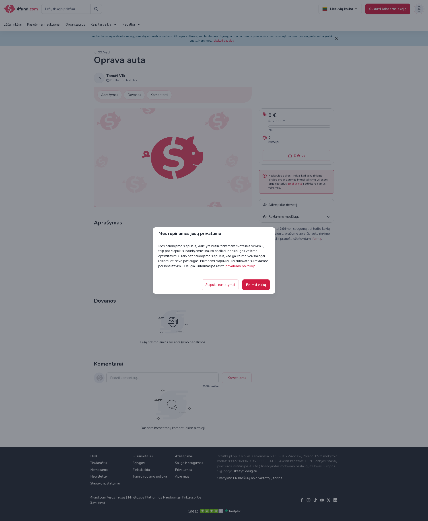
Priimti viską (256, 285)
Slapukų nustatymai (220, 285)
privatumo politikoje (241, 266)
